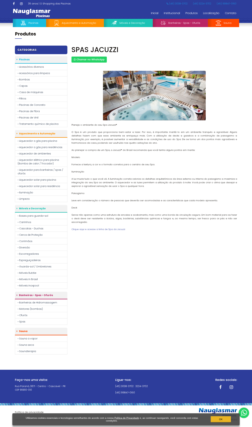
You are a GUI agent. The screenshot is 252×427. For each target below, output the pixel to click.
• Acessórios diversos (31, 67)
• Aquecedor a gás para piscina (37, 141)
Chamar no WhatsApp (90, 59)
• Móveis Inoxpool (28, 285)
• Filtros (22, 98)
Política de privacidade (29, 412)
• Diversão (24, 247)
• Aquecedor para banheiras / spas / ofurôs (40, 171)
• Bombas (24, 79)
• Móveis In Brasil (28, 279)
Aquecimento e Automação (79, 23)
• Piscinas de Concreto (31, 105)
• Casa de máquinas (30, 92)
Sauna (227, 23)
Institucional (172, 13)
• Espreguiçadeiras (29, 260)
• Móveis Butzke (27, 273)
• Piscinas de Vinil (28, 117)
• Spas (21, 321)
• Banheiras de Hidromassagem (37, 302)
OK (221, 419)
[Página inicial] (32, 13)
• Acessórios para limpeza (34, 73)
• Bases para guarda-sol (33, 216)
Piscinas (33, 23)
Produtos (191, 13)
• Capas (23, 86)
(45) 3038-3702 (178, 3)
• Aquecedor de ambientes (34, 153)
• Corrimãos (25, 241)
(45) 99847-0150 (226, 3)
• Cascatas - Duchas (30, 228)
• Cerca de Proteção (30, 235)
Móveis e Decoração (132, 23)
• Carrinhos (24, 222)
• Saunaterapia (27, 351)
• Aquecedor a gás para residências (40, 147)
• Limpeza (23, 199)
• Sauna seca (26, 345)
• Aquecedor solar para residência (39, 186)
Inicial (154, 13)
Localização (211, 13)
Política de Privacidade (126, 418)
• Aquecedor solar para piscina (37, 180)
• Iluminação (25, 192)
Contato (230, 13)
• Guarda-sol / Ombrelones (34, 266)
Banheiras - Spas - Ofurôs (184, 23)
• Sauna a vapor (28, 338)
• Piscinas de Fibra (29, 111)
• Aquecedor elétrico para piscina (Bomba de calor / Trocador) (38, 161)
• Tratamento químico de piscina (38, 124)
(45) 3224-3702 (202, 3)
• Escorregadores (28, 254)
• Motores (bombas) (30, 309)
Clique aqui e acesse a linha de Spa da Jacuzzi (98, 229)
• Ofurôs (22, 315)
